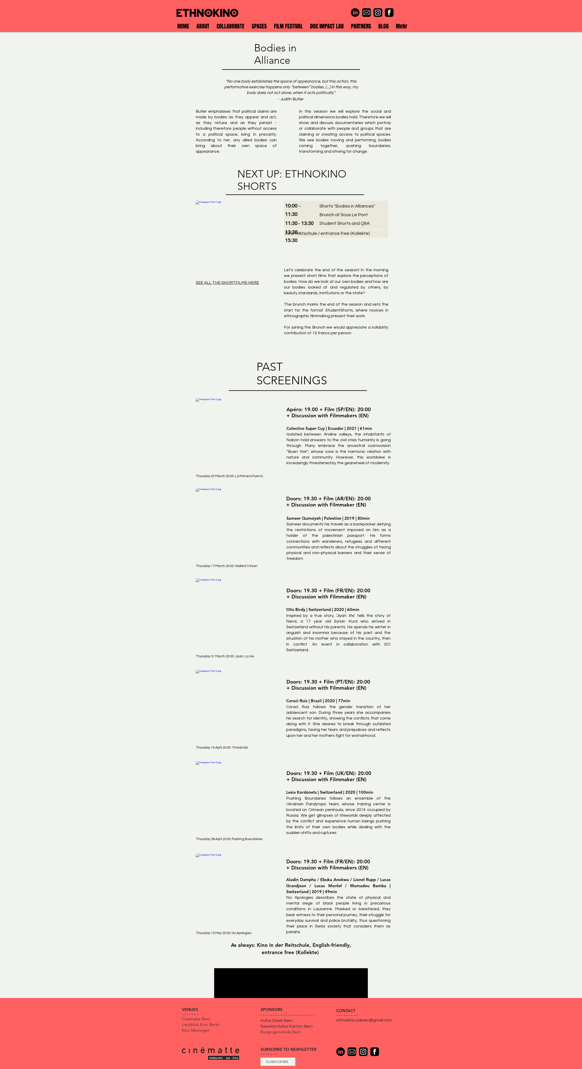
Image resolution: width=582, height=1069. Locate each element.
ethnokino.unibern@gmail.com (364, 1020)
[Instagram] (378, 12)
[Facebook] (389, 12)
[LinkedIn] (355, 12)
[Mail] (366, 12)
